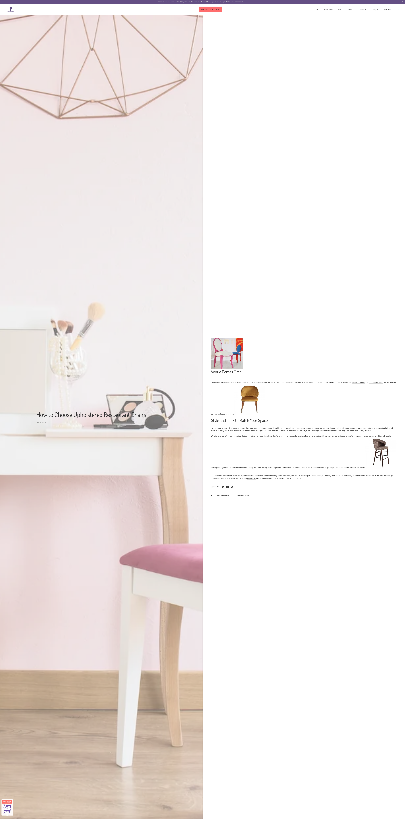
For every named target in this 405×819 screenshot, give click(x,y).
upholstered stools (376, 382)
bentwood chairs (358, 382)
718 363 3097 (214, 9)
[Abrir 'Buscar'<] (398, 9)
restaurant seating (234, 436)
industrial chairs (294, 436)
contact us (251, 478)
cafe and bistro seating (312, 436)
